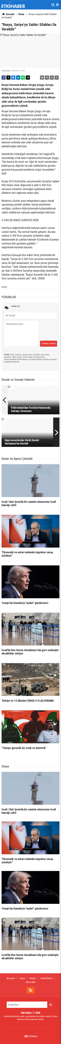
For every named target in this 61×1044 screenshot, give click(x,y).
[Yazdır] (42, 77)
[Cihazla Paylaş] (28, 77)
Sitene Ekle (30, 982)
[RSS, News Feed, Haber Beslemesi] (30, 990)
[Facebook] (4, 77)
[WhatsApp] (23, 77)
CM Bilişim (33, 1036)
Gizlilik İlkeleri (46, 978)
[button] (47, 77)
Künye (22, 978)
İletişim (33, 978)
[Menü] (57, 4)
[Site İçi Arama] (53, 4)
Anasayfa (9, 14)
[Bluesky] (13, 77)
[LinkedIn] (18, 77)
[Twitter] (8, 77)
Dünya (21, 14)
